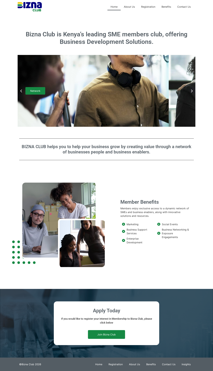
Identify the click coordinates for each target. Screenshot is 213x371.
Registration (148, 6)
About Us (129, 6)
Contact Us (184, 6)
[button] (21, 91)
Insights (186, 364)
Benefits (166, 6)
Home (114, 6)
